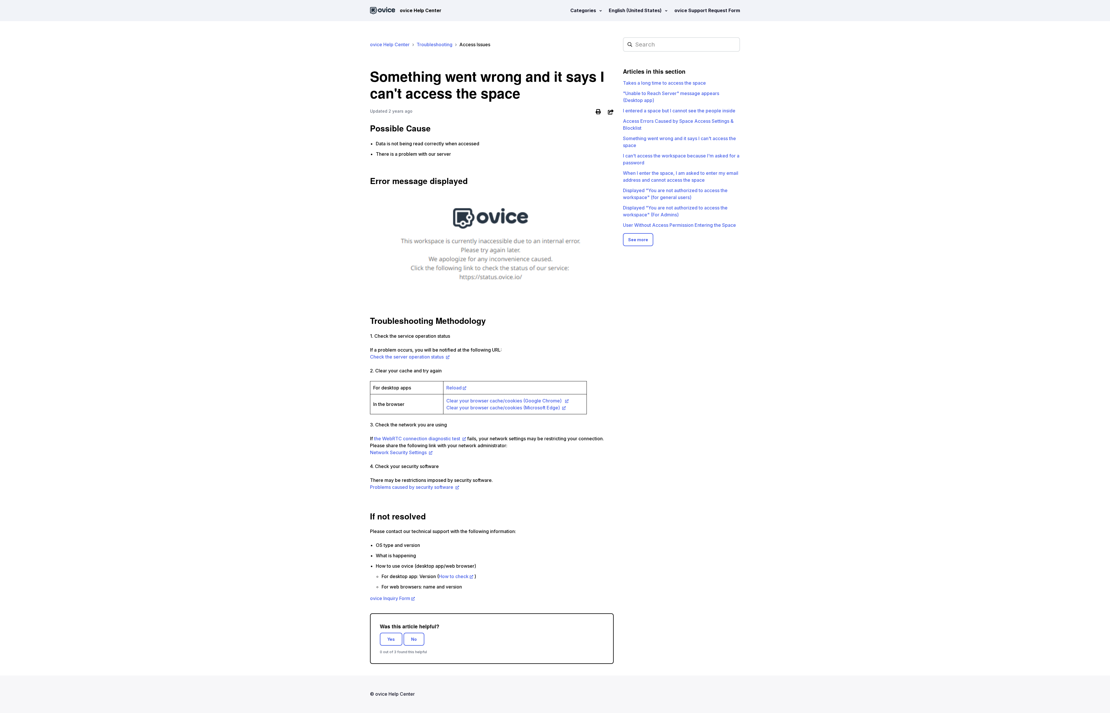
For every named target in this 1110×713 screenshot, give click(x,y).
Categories (583, 10)
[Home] (382, 10)
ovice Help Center (390, 44)
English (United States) (636, 10)
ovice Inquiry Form (390, 598)
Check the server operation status (407, 357)
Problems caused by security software (412, 487)
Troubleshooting (434, 44)
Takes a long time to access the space (664, 83)
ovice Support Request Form (707, 10)
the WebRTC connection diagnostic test (417, 438)
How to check (454, 576)
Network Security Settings (399, 452)
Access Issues (474, 44)
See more (638, 239)
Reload (454, 388)
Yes (391, 639)
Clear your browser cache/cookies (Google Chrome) (505, 401)
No (414, 639)
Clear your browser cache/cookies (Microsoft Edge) (503, 408)
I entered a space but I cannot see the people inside (679, 111)
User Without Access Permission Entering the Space (679, 225)
